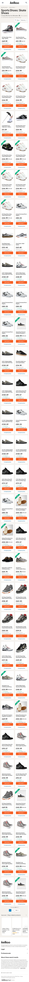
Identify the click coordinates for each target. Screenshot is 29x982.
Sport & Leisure (4, 7)
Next (17, 910)
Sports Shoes (12, 7)
